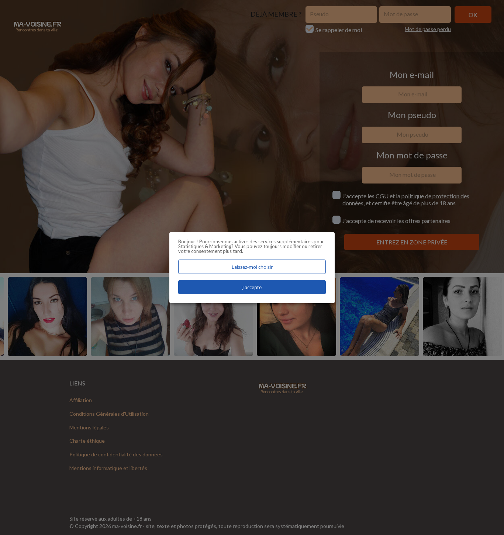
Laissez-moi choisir (252, 266)
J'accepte (252, 287)
